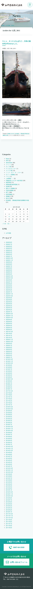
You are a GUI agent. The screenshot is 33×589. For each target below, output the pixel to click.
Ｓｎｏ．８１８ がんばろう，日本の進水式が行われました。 (16, 42)
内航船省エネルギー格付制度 (14, 180)
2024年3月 (9, 288)
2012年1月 (9, 512)
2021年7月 (9, 335)
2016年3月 (9, 420)
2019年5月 (9, 373)
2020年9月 (9, 343)
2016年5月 (9, 417)
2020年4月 (9, 351)
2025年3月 (9, 272)
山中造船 (8, 233)
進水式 (13, 133)
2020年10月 (9, 341)
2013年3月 (9, 486)
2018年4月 (9, 385)
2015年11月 (9, 428)
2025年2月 (9, 274)
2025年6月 (9, 268)
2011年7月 (9, 524)
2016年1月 (9, 425)
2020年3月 (9, 353)
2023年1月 (9, 312)
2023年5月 (9, 304)
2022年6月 (9, 321)
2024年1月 (9, 292)
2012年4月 (9, 506)
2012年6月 (9, 502)
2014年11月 (9, 448)
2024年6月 (9, 284)
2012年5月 (9, 504)
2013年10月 (9, 472)
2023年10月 (9, 296)
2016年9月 (9, 411)
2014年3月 (9, 462)
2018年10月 (9, 379)
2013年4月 (9, 484)
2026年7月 (9, 244)
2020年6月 (9, 347)
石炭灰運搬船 (10, 190)
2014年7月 (9, 456)
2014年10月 (9, 450)
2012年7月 (9, 500)
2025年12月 (9, 258)
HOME (3, 25)
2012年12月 (9, 492)
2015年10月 (9, 430)
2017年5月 (9, 399)
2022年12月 (9, 313)
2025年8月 (9, 264)
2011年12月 (9, 514)
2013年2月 (9, 488)
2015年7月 (9, 434)
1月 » (8, 224)
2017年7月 (9, 397)
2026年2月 (9, 254)
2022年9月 (9, 319)
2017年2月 (9, 403)
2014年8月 (9, 454)
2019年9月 (9, 365)
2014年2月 (9, 464)
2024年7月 (9, 282)
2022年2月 (9, 329)
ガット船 (8, 166)
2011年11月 (9, 516)
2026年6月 (9, 246)
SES (7, 161)
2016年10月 (9, 409)
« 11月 (4, 224)
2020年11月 (9, 339)
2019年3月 (9, 375)
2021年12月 (9, 331)
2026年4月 (9, 250)
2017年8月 (9, 395)
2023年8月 (9, 300)
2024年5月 (9, 286)
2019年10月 (9, 363)
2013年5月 (9, 482)
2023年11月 (9, 294)
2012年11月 (9, 494)
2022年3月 (9, 327)
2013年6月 (9, 480)
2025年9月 (9, 262)
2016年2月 (9, 423)
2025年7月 (9, 266)
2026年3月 (9, 252)
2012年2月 (9, 510)
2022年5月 (9, 323)
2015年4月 (9, 440)
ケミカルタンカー (11, 168)
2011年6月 (9, 526)
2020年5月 (9, 349)
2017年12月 (9, 391)
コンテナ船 (9, 170)
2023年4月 (9, 306)
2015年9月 (9, 432)
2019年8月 (9, 367)
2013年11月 (9, 470)
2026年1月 (9, 256)
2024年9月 (9, 280)
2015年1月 (9, 444)
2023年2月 (9, 310)
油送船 (8, 186)
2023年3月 (9, 308)
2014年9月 (9, 452)
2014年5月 (9, 458)
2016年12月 (9, 407)
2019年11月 (9, 361)
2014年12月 (9, 446)
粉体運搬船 (9, 194)
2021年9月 (9, 333)
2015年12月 (9, 426)
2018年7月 (9, 383)
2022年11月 (9, 316)
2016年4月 (9, 419)
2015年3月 (9, 442)
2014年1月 (9, 466)
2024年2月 (9, 290)
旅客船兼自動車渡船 (11, 184)
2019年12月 (9, 359)
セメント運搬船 (10, 174)
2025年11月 (9, 260)
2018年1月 (9, 389)
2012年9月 (9, 498)
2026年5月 (9, 248)
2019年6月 (9, 371)
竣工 (7, 192)
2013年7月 (9, 478)
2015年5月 (9, 438)
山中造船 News (10, 25)
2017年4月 (9, 401)
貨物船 (9, 133)
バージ (8, 176)
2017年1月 (9, 405)
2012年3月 (9, 508)
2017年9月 (9, 393)
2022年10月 (9, 318)
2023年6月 (9, 302)
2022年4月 (9, 325)
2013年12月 (9, 468)
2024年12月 (9, 276)
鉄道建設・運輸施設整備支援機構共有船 (17, 200)
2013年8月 (9, 476)
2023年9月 (9, 298)
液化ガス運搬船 (10, 188)
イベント (8, 164)
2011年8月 (9, 522)
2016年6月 (9, 415)
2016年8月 (9, 413)
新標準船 (8, 182)
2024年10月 (9, 278)
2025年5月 (9, 270)
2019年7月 (9, 369)
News (7, 159)
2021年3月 (9, 337)
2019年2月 (9, 377)
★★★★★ (9, 162)
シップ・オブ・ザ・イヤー (13, 172)
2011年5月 (9, 527)
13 (9, 216)
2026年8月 (9, 242)
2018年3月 (9, 387)
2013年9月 (9, 474)
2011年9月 (9, 520)
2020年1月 (9, 357)
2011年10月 (9, 518)
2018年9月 (9, 381)
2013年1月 (9, 490)
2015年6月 (9, 436)
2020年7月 (9, 345)
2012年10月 (9, 496)
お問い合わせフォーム (18, 562)
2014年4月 (9, 460)
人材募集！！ (10, 178)
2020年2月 (9, 355)
